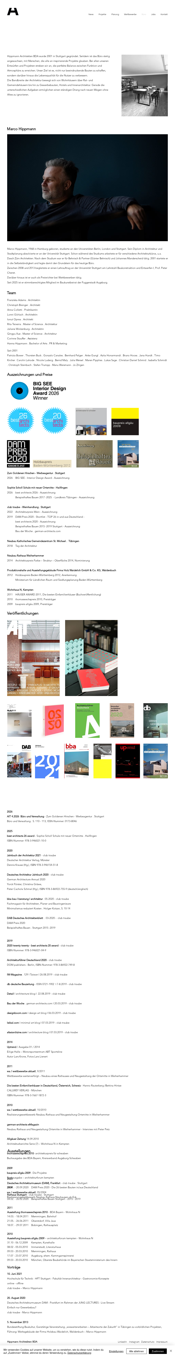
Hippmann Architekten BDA (22, 1341)
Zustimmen (158, 1351)
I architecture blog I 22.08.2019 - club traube (36, 993)
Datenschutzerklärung (79, 1352)
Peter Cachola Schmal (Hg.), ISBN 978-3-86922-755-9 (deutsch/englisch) (47, 889)
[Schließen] (171, 1351)
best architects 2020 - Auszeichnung (35, 521)
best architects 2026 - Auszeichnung (35, 492)
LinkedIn (122, 1341)
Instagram (134, 1341)
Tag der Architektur (26, 545)
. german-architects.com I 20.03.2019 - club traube (44, 1003)
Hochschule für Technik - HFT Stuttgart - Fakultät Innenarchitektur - (44, 1278)
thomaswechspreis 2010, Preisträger (35, 599)
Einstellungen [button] (116, 1351)
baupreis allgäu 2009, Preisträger (34, 604)
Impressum (161, 1341)
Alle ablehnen (136, 1351)
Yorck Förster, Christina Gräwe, (25, 884)
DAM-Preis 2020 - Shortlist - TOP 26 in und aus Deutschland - (50, 516)
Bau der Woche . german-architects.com (38, 531)
